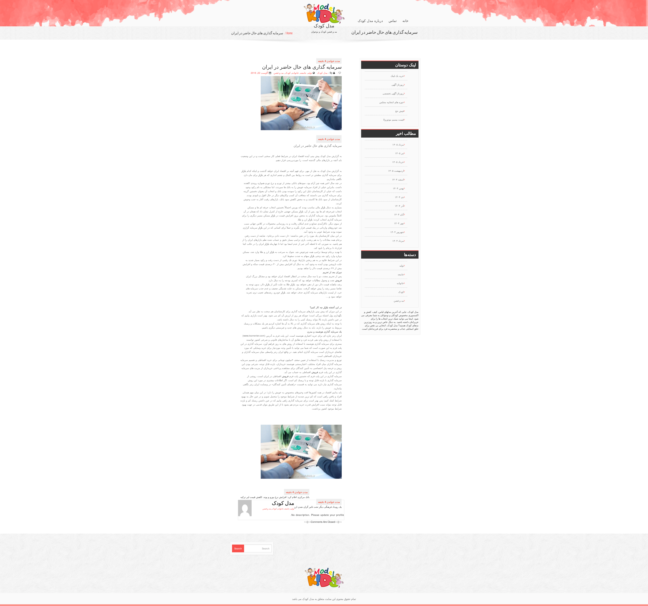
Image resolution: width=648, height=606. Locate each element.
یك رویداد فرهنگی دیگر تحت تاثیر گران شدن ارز (318, 506)
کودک (288, 72)
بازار (243, 170)
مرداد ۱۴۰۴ (398, 240)
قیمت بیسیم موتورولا (393, 119)
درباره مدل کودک (370, 21)
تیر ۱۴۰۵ (399, 153)
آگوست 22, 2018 (259, 72)
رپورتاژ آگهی (398, 84)
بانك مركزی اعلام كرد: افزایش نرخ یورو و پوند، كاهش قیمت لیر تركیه (274, 496)
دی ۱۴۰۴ (399, 197)
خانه (405, 21)
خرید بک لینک (397, 75)
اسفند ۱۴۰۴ (398, 179)
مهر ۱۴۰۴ (399, 223)
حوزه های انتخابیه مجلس (391, 102)
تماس (393, 21)
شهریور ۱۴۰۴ (397, 232)
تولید (310, 72)
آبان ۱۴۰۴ (399, 214)
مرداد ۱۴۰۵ (398, 144)
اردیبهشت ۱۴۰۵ (396, 170)
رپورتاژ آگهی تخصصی (393, 93)
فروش (338, 280)
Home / (289, 33)
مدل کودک (322, 72)
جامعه (303, 72)
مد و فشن (279, 72)
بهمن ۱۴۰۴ (398, 188)
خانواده (295, 72)
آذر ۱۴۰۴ (399, 205)
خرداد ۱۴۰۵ (398, 162)
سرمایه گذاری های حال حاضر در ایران (257, 33)
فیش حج (399, 111)
